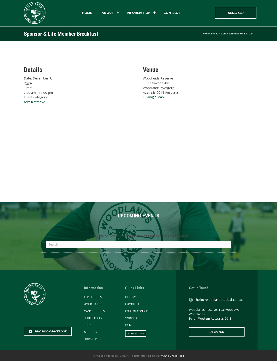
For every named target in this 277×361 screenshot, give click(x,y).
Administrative (34, 102)
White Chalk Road (172, 355)
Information (139, 13)
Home (87, 13)
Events (214, 33)
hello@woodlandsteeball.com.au (219, 299)
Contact (171, 13)
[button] (118, 12)
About (108, 13)
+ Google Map (153, 97)
